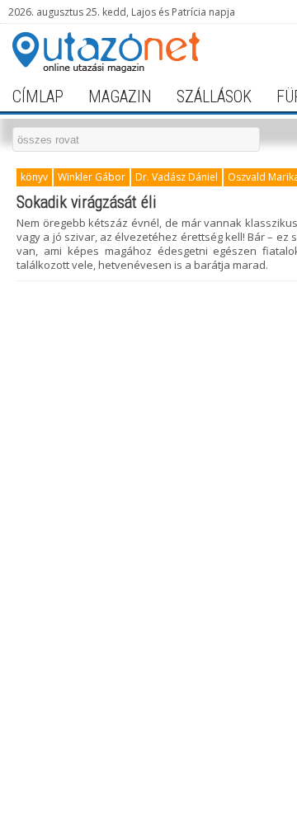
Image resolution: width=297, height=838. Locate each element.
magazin (120, 96)
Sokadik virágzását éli (86, 202)
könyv (34, 177)
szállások (214, 96)
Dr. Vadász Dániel (176, 177)
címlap (38, 96)
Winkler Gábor (91, 177)
